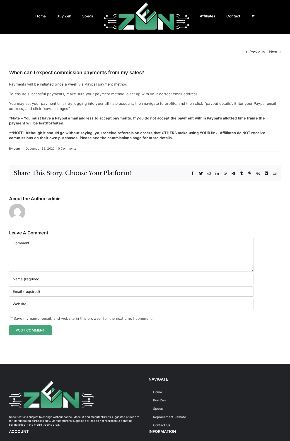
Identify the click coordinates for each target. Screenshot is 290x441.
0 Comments (67, 148)
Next (273, 52)
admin (18, 148)
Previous (257, 52)
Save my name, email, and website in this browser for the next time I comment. (83, 318)
